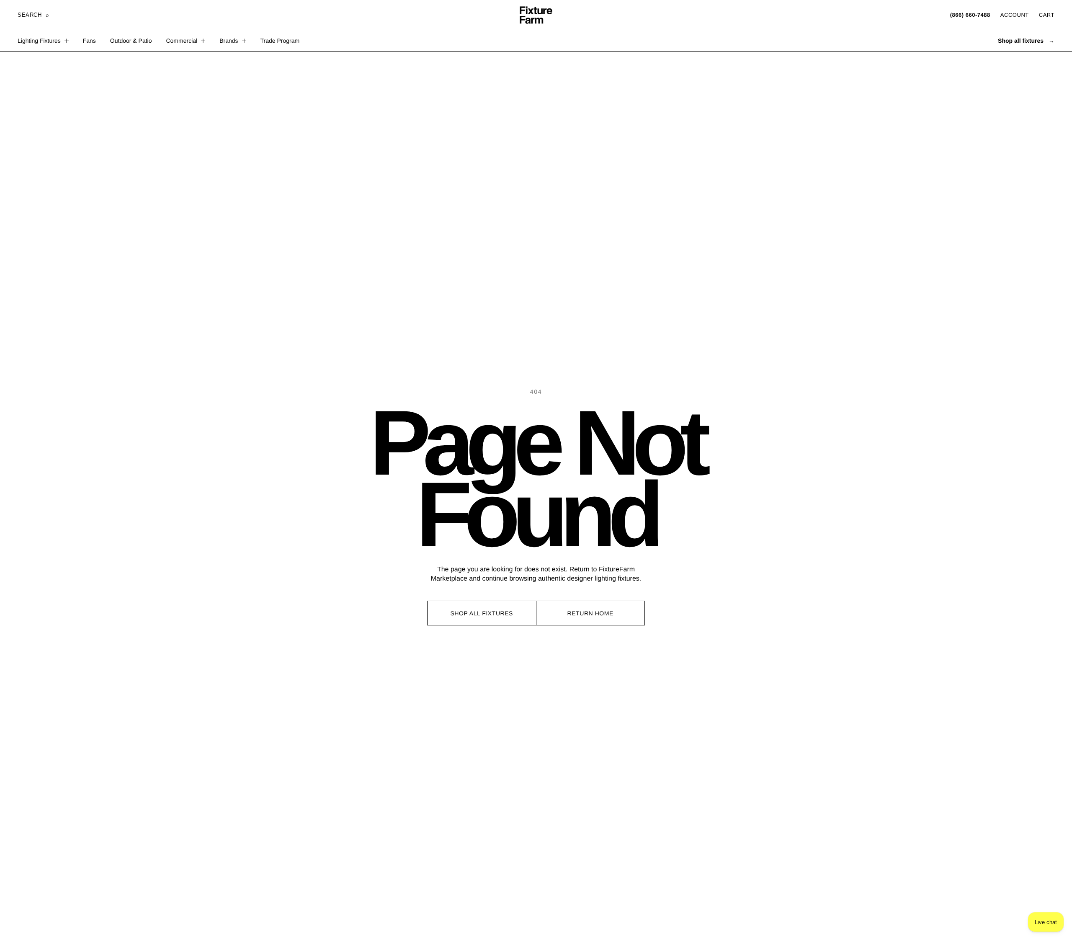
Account (1014, 15)
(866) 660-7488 (970, 15)
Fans (89, 40)
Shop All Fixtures (481, 613)
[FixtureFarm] (536, 15)
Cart (1046, 15)
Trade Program (280, 40)
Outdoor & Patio (131, 40)
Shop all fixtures (1026, 40)
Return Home (590, 613)
